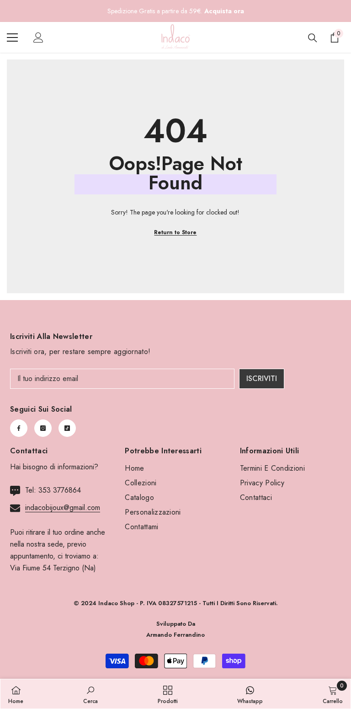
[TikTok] (67, 428)
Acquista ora (224, 11)
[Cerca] (312, 37)
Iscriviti (261, 378)
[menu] (12, 37)
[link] (90, 694)
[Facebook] (18, 428)
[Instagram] (43, 428)
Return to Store (175, 232)
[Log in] (38, 37)
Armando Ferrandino (175, 634)
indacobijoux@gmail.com (62, 507)
